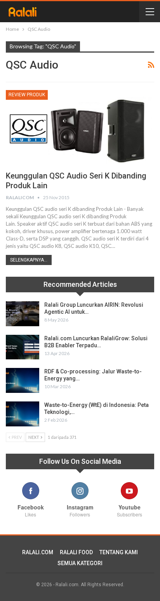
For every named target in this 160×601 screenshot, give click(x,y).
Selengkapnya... (28, 260)
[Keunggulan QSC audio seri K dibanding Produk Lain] (80, 127)
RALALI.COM (37, 552)
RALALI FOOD (76, 552)
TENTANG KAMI (118, 552)
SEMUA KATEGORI (80, 563)
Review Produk (27, 94)
